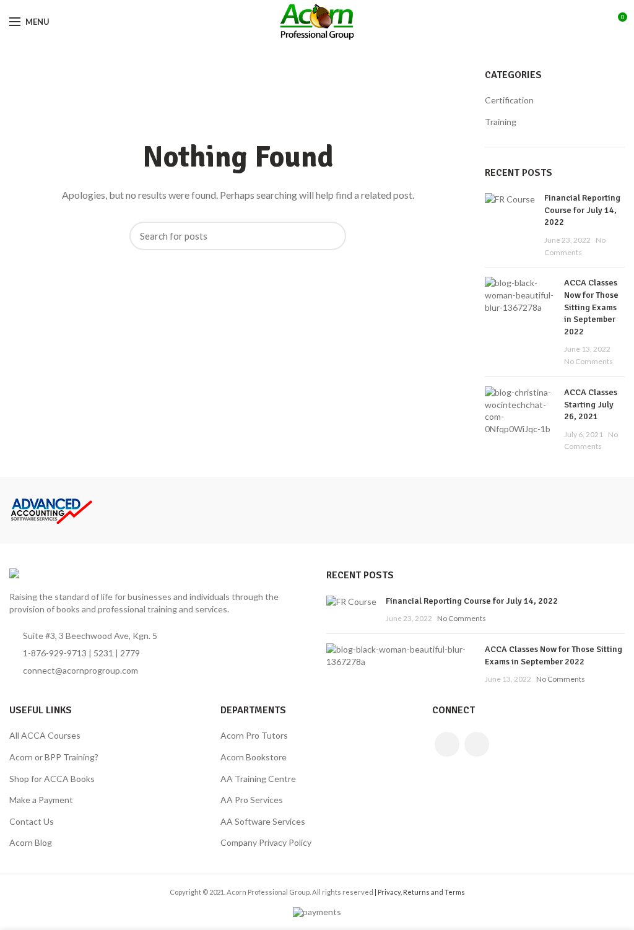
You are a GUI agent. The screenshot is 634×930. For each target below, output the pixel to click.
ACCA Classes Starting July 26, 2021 (590, 404)
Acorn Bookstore (253, 757)
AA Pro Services (251, 799)
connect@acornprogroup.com (80, 670)
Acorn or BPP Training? (53, 757)
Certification (509, 100)
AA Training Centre (258, 778)
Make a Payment (41, 799)
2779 (130, 653)
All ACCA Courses (44, 735)
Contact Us (31, 821)
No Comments (588, 361)
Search (330, 236)
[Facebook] (447, 744)
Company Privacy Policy (265, 842)
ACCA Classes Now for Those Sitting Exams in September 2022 (591, 306)
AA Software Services (262, 821)
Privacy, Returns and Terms (421, 892)
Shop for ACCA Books (52, 778)
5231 (103, 653)
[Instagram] (476, 744)
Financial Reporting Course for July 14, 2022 (582, 210)
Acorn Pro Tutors (254, 735)
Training (500, 121)
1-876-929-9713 (55, 653)
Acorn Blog (30, 842)
